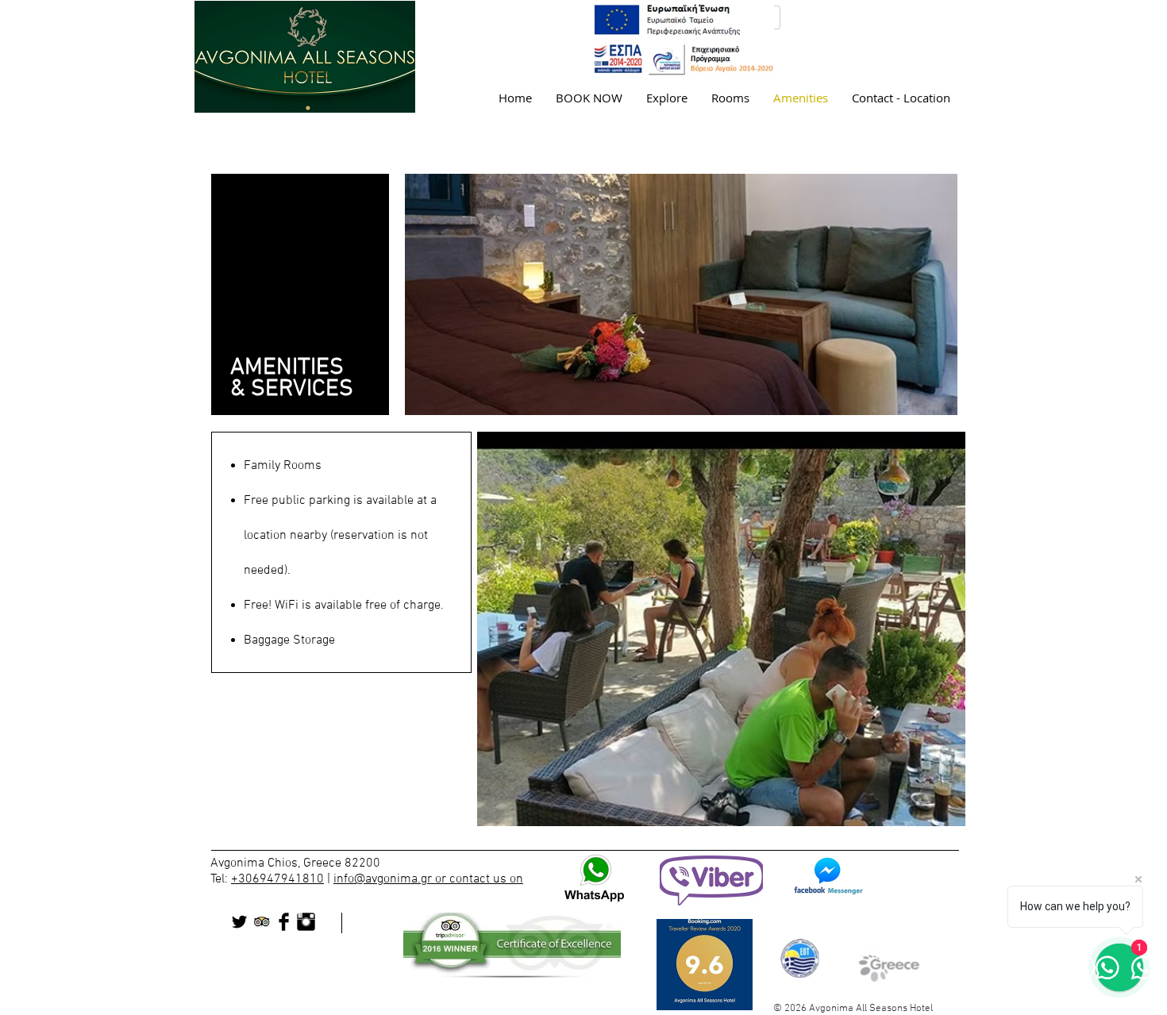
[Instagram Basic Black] (306, 922)
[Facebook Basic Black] (284, 922)
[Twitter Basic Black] (239, 922)
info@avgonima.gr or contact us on (428, 879)
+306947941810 (277, 879)
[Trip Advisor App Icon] (261, 922)
